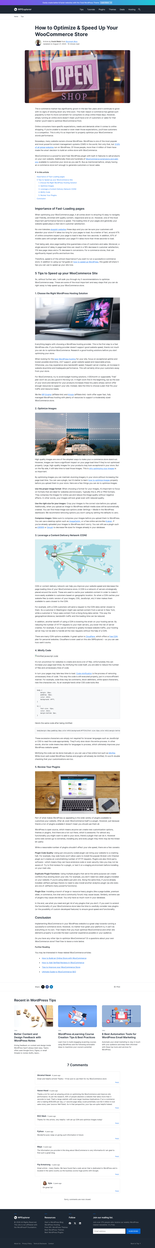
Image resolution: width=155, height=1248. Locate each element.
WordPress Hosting (52, 1225)
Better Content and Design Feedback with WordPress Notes (27, 1037)
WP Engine (46, 394)
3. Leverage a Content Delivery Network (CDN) (57, 189)
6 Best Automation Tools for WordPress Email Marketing (119, 1036)
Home (16, 16)
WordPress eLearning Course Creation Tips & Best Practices (76, 1036)
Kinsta (71, 394)
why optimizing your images (101, 468)
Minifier (112, 753)
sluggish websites (58, 229)
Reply (117, 1082)
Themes (112, 9)
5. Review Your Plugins (47, 195)
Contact (51, 1243)
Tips (81, 9)
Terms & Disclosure (40, 1243)
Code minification (84, 673)
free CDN (113, 636)
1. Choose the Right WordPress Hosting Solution (57, 183)
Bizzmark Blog (71, 41)
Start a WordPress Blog (54, 1222)
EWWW (41, 527)
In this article (43, 172)
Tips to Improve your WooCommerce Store (61, 967)
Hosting (131, 9)
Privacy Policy (27, 1243)
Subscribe (133, 1231)
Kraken (109, 521)
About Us (17, 1243)
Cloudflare (90, 636)
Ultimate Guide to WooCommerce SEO (59, 972)
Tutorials (91, 9)
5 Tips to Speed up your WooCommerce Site (55, 180)
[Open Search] (139, 9)
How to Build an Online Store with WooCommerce (64, 958)
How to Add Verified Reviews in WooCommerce (63, 963)
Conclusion (41, 198)
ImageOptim (74, 521)
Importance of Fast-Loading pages (51, 177)
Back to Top (136, 1243)
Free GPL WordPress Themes (56, 1227)
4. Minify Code (44, 192)
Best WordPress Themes (54, 1230)
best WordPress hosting (65, 359)
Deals (122, 9)
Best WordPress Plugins (54, 1232)
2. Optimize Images (46, 186)
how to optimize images (99, 480)
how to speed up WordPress (85, 262)
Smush (50, 527)
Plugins (102, 9)
